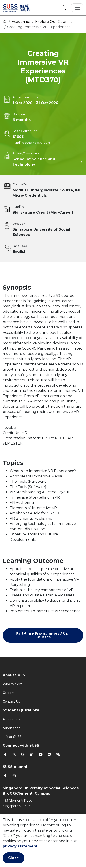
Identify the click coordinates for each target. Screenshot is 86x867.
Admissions (11, 728)
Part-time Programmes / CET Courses (43, 635)
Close (13, 858)
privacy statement (20, 846)
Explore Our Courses (53, 22)
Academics (21, 22)
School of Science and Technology (34, 162)
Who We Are (12, 684)
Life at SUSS (12, 737)
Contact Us (11, 702)
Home (5, 22)
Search (63, 7)
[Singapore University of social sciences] (22, 7)
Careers (8, 693)
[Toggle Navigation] (77, 7)
